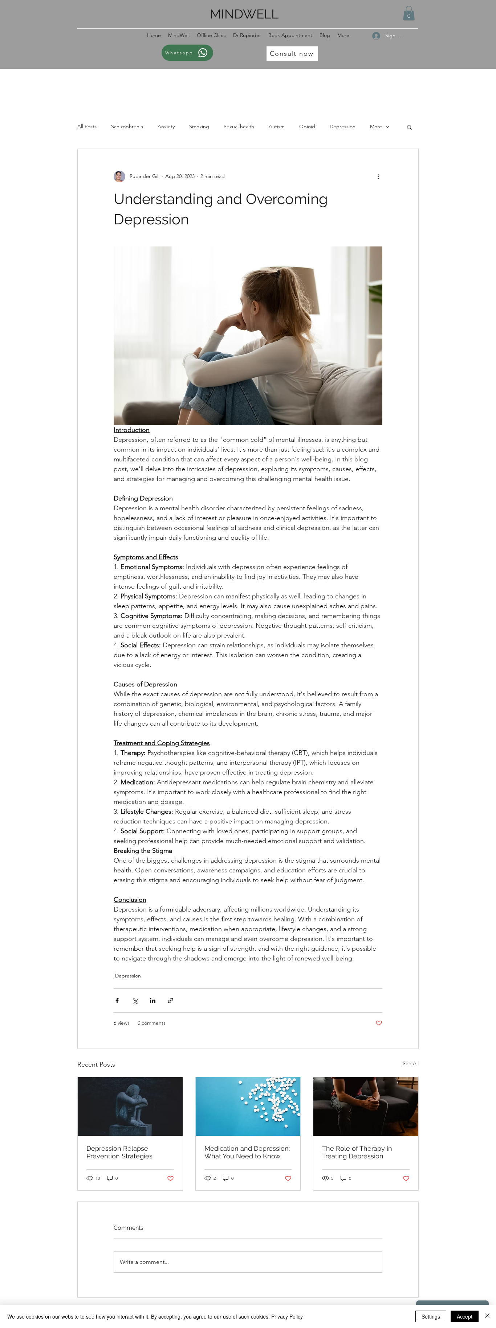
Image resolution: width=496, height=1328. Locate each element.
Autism (277, 126)
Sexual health (239, 126)
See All (411, 1063)
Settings (431, 1316)
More (376, 126)
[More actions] (378, 176)
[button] (409, 13)
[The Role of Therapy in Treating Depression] (365, 1106)
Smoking (199, 126)
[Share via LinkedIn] (152, 1000)
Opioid (307, 126)
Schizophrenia (127, 126)
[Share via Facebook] (117, 1000)
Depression (342, 126)
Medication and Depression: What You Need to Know (247, 1152)
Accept (464, 1316)
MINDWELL (244, 14)
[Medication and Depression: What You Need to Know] (248, 1106)
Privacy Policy (287, 1316)
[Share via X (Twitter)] (134, 1000)
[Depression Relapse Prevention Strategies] (130, 1106)
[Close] (487, 1316)
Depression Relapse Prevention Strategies (119, 1152)
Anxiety (166, 126)
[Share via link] (170, 1000)
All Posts (87, 126)
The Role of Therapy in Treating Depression (357, 1152)
